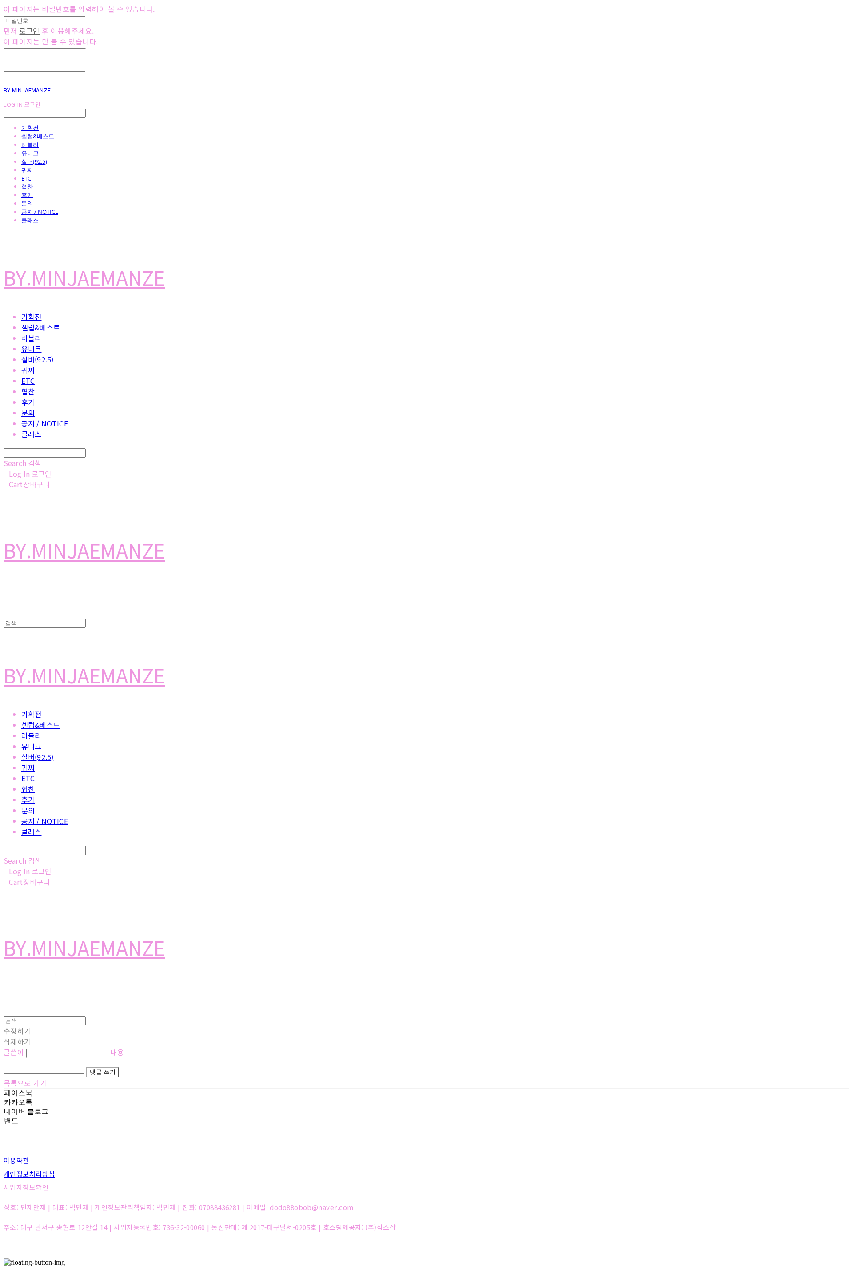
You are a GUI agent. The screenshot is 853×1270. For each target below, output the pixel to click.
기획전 (30, 128)
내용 (117, 1052)
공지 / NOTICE (39, 212)
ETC (26, 178)
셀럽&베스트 (37, 136)
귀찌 (27, 170)
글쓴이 (14, 1052)
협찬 (27, 186)
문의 (27, 203)
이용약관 (16, 1160)
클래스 (30, 220)
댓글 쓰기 (103, 1072)
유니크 (30, 153)
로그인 (29, 30)
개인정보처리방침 (29, 1173)
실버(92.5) (34, 161)
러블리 (30, 145)
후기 (27, 195)
